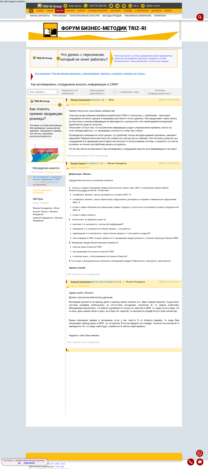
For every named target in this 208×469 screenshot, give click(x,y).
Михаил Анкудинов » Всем (46, 208)
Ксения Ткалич (78, 163)
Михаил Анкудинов (80, 100)
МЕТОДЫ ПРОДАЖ (112, 15)
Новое (39, 10)
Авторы (70, 10)
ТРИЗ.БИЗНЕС (59, 15)
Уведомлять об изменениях (70, 92)
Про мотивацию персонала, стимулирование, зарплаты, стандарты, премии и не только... (99, 73)
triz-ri (136, 5)
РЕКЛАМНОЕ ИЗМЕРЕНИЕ (138, 15)
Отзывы (128, 10)
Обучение (115, 10)
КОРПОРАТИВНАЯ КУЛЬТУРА (85, 15)
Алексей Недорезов (80, 281)
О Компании (141, 10)
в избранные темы (129, 92)
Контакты (156, 10)
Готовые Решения (97, 10)
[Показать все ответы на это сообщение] (87, 155)
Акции (167, 10)
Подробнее (29, 463)
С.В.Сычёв (59, 466)
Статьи (49, 10)
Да (19, 463)
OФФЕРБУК (160, 15)
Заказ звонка (75, 6)
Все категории (42, 73)
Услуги (81, 10)
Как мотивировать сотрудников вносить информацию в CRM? (47, 178)
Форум (59, 10)
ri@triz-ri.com (153, 5)
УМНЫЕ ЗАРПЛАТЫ (39, 15)
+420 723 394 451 (98, 5)
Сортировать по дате (53, 172)
